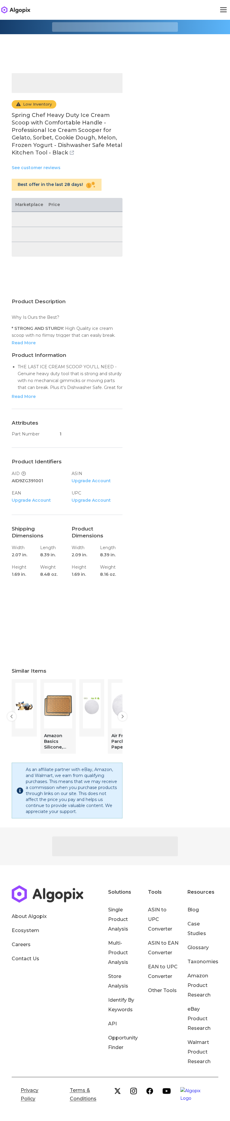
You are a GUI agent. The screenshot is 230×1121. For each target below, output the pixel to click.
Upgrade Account (91, 480)
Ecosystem (25, 930)
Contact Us (25, 958)
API (112, 1024)
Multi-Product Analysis (118, 952)
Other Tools (162, 990)
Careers (21, 944)
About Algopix (29, 916)
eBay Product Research (198, 1018)
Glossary (197, 947)
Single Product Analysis (118, 919)
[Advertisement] (115, 49)
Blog (193, 910)
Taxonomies (202, 961)
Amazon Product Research (198, 985)
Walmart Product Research (198, 1051)
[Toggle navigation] (223, 10)
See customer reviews (36, 167)
